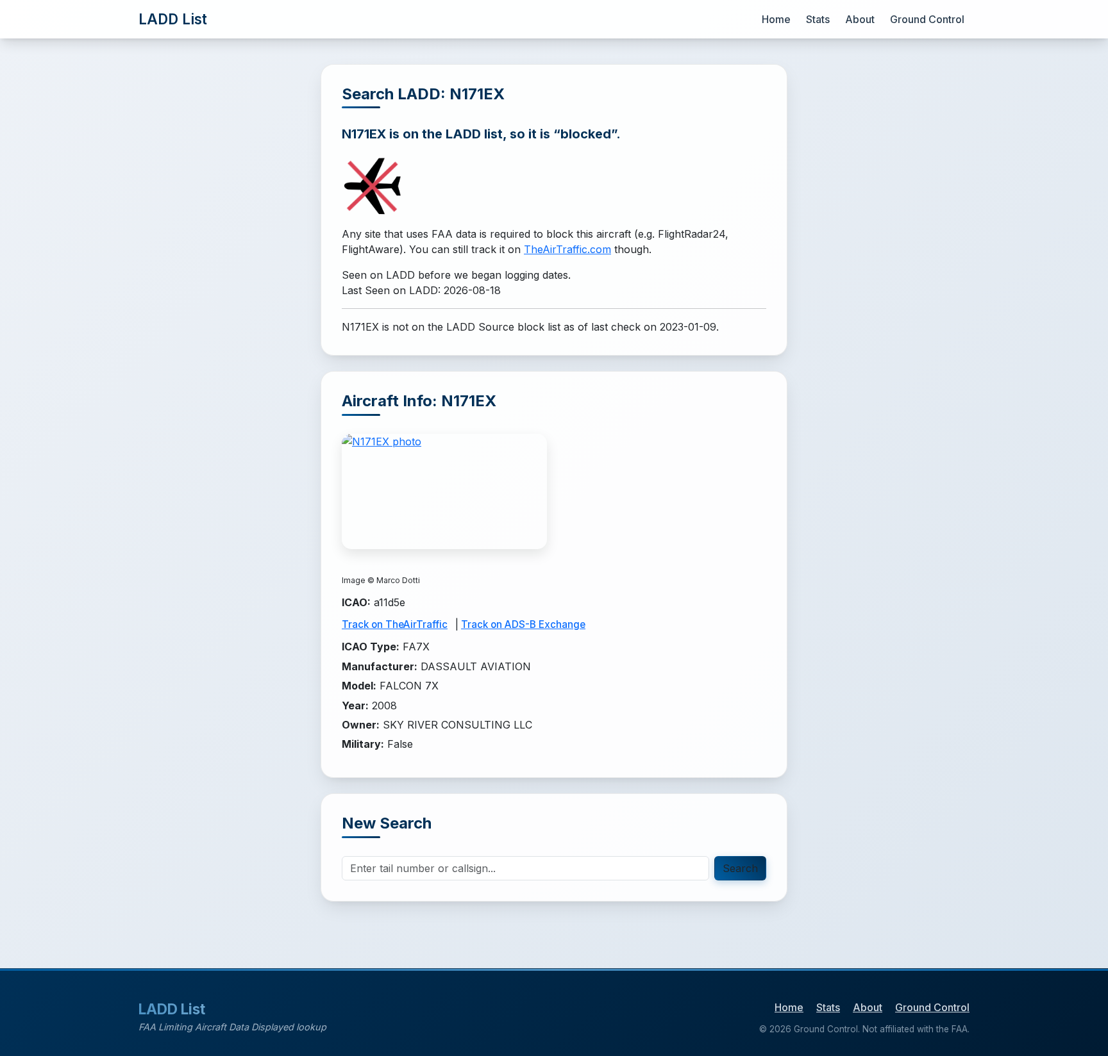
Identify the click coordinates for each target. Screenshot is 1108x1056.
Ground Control (927, 19)
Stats (818, 19)
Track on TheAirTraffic (395, 624)
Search (740, 868)
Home (776, 19)
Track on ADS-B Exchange (523, 624)
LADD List (172, 19)
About (860, 19)
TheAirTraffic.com (567, 249)
